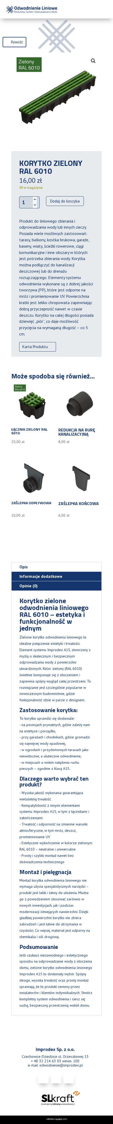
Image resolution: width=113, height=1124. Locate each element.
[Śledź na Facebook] (43, 1078)
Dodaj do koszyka (65, 201)
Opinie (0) (28, 585)
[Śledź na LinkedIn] (56, 1078)
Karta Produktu (35, 346)
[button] (93, 61)
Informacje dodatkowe (40, 576)
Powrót (17, 42)
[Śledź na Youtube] (68, 1078)
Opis (23, 566)
